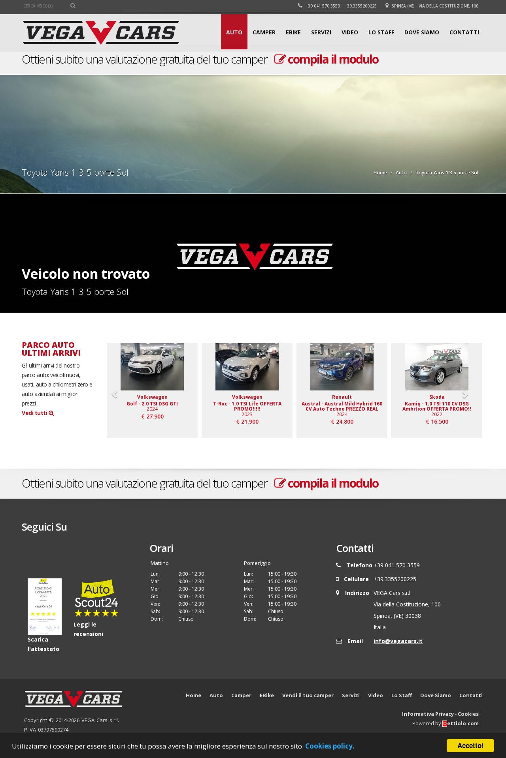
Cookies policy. (330, 745)
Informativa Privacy (428, 713)
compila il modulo (331, 59)
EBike (293, 32)
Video (350, 32)
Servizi (321, 32)
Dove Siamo (421, 32)
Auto (234, 32)
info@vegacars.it (398, 641)
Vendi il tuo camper (308, 695)
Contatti (464, 32)
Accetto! (470, 745)
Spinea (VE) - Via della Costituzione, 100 (434, 6)
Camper (264, 32)
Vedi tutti (35, 413)
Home (380, 172)
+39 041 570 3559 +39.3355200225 (340, 6)
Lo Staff (381, 32)
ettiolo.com (463, 723)
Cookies (468, 713)
